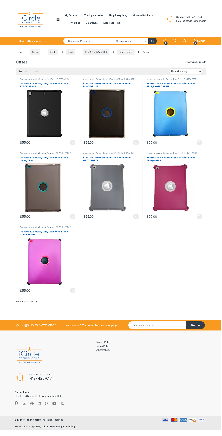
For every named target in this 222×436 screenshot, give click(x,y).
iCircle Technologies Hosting (58, 426)
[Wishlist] (174, 40)
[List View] (31, 71)
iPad (70, 52)
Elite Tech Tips (111, 22)
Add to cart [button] (72, 142)
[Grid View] (20, 71)
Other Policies (103, 350)
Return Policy (103, 346)
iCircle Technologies (29, 419)
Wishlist (75, 22)
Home (19, 52)
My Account (71, 15)
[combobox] (88, 41)
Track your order (93, 15)
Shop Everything (118, 15)
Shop (35, 52)
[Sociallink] (16, 403)
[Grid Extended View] (26, 71)
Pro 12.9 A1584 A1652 (96, 52)
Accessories (125, 52)
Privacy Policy (103, 342)
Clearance (92, 22)
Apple (53, 52)
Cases (42, 79)
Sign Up (195, 325)
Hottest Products (143, 15)
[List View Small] (36, 71)
